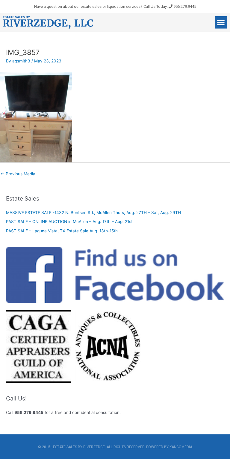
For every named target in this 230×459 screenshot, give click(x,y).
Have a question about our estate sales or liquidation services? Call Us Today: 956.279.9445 (115, 6)
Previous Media (18, 173)
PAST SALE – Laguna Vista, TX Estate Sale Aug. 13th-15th (62, 230)
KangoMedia (181, 447)
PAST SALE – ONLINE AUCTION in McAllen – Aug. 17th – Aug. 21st (69, 221)
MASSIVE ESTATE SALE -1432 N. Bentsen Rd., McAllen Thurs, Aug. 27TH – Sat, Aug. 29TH (93, 212)
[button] (221, 22)
